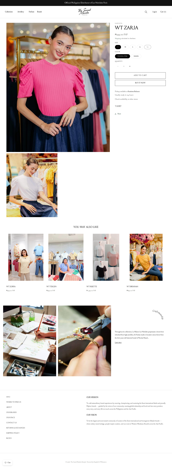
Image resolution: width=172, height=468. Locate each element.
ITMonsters (103, 462)
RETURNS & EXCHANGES (15, 428)
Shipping (118, 38)
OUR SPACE (10, 418)
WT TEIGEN (51, 287)
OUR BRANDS (11, 412)
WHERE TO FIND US (13, 402)
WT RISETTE (92, 287)
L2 (147, 47)
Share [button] (119, 114)
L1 (141, 47)
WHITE (137, 56)
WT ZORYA (10, 287)
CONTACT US (11, 423)
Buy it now (140, 83)
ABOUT (9, 407)
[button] (10, 12)
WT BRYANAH (132, 287)
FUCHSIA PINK (122, 56)
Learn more (118, 343)
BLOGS (8, 438)
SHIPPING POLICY (12, 433)
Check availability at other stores (126, 99)
